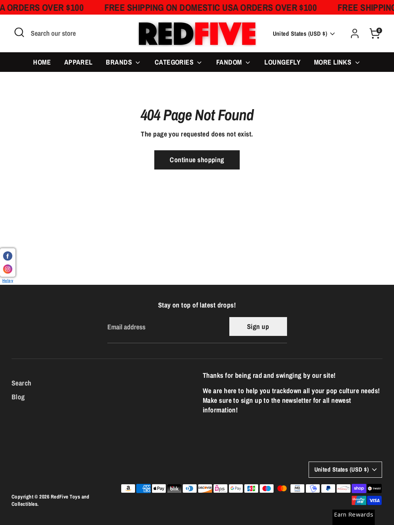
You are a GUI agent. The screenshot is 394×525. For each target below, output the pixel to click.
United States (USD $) (300, 34)
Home (42, 62)
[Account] (354, 33)
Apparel (78, 62)
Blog (18, 397)
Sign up (258, 326)
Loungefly (282, 62)
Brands (120, 62)
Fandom (230, 62)
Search (22, 383)
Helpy (7, 280)
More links (333, 62)
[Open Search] (19, 32)
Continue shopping (197, 159)
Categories (175, 62)
